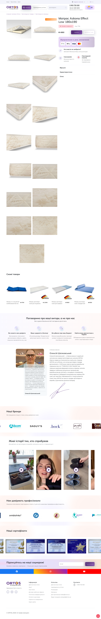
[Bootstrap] (17, 584)
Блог (19, 2)
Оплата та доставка (34, 597)
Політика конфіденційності (37, 594)
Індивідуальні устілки (39, 7)
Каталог (27, 7)
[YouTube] (7, 591)
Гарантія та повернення (36, 599)
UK (90, 2)
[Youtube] (84, 571)
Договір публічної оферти (36, 592)
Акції (7, 2)
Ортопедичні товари (28, 14)
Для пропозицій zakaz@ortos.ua (60, 594)
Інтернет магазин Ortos (13, 14)
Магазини (54, 592)
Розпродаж (54, 589)
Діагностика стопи (34, 584)
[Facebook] (17, 571)
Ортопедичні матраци (41, 14)
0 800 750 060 (74, 5)
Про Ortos (13, 2)
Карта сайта (32, 602)
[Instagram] (50, 571)
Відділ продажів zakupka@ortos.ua (61, 597)
